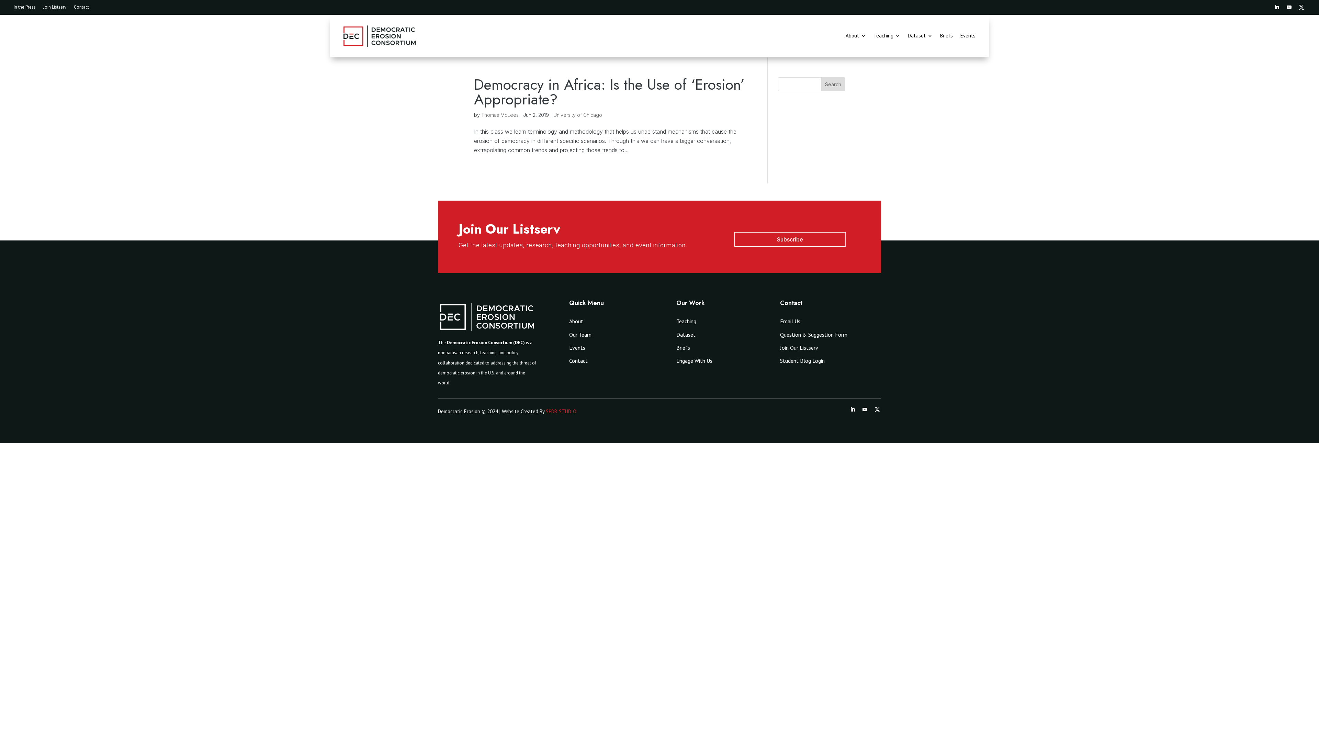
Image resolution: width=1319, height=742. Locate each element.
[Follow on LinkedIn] (1277, 7)
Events (968, 36)
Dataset (917, 36)
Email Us (790, 321)
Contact (81, 7)
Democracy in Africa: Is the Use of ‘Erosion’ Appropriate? (609, 92)
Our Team (580, 334)
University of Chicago (577, 115)
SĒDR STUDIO (561, 411)
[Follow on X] (1301, 7)
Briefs (946, 36)
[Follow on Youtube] (1289, 7)
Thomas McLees (500, 115)
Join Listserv (54, 7)
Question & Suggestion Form (813, 334)
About (852, 36)
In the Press (25, 7)
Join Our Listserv (799, 347)
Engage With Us (694, 360)
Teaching (883, 36)
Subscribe (790, 239)
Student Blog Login (802, 360)
